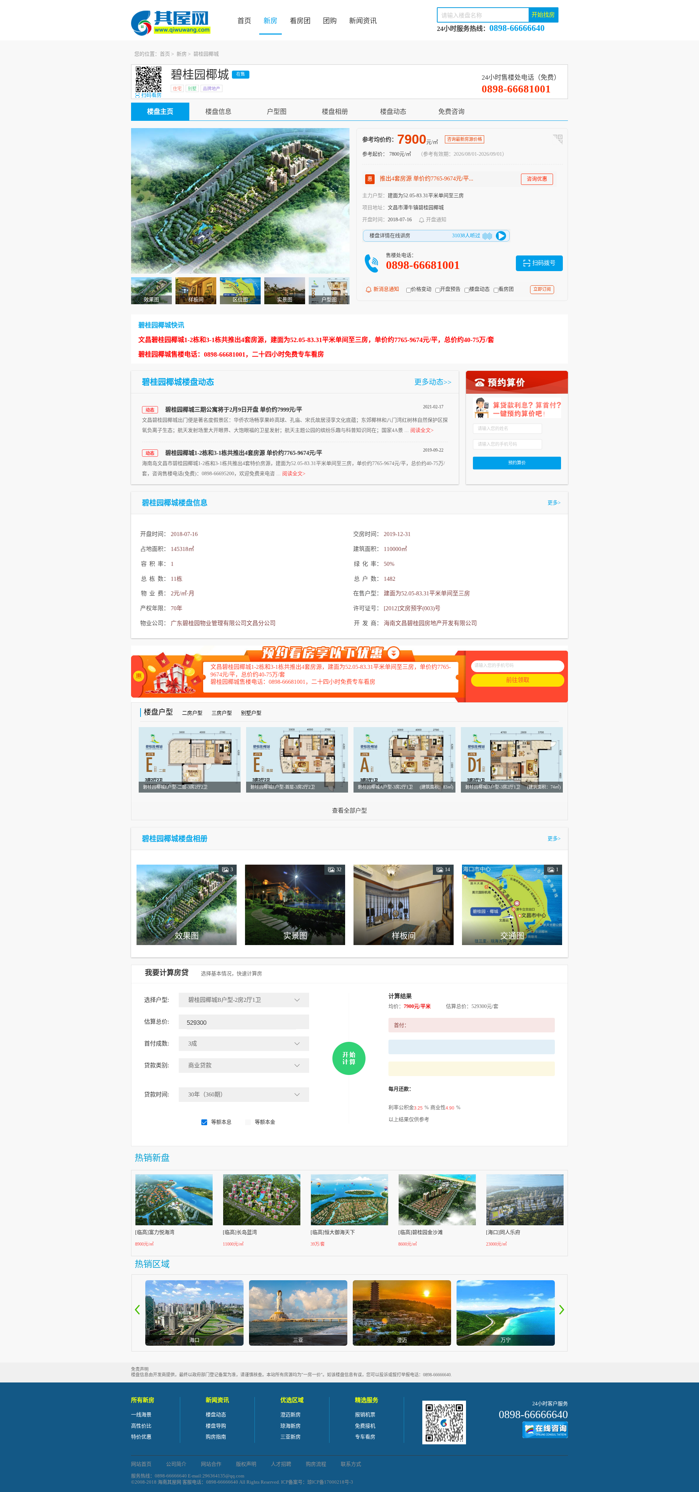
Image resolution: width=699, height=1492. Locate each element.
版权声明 (246, 1464)
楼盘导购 (216, 1426)
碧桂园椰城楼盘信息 (175, 503)
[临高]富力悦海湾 (154, 1232)
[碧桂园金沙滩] (437, 1200)
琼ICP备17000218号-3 (330, 1482)
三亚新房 (290, 1437)
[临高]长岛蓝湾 (240, 1232)
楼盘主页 (160, 111)
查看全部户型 (349, 810)
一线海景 (141, 1414)
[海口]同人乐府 (503, 1232)
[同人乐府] (525, 1200)
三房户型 (222, 713)
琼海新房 (290, 1426)
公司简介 (176, 1464)
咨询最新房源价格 (464, 139)
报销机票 (365, 1414)
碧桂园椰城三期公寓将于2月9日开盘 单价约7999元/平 (233, 409)
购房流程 (316, 1464)
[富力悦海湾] (174, 1200)
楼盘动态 (393, 111)
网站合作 (211, 1464)
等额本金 (265, 1122)
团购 (330, 21)
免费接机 (365, 1426)
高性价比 (141, 1426)
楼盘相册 (335, 111)
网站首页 (141, 1464)
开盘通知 (436, 219)
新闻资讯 (363, 21)
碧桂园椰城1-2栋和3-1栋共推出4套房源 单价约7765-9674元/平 (243, 453)
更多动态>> (432, 382)
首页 (244, 21)
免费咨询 (451, 111)
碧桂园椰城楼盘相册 (175, 839)
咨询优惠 (537, 179)
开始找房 (543, 15)
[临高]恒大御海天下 (333, 1232)
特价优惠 (141, 1437)
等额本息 (221, 1122)
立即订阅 (542, 289)
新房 (270, 21)
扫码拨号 (544, 263)
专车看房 (365, 1437)
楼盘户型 (158, 712)
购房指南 (216, 1437)
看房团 (300, 21)
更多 (554, 502)
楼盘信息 (218, 111)
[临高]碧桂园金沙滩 (420, 1232)
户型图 (277, 111)
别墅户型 (251, 713)
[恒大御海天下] (350, 1200)
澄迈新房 (290, 1414)
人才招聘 (281, 1464)
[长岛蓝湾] (262, 1200)
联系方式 (351, 1464)
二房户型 (192, 713)
